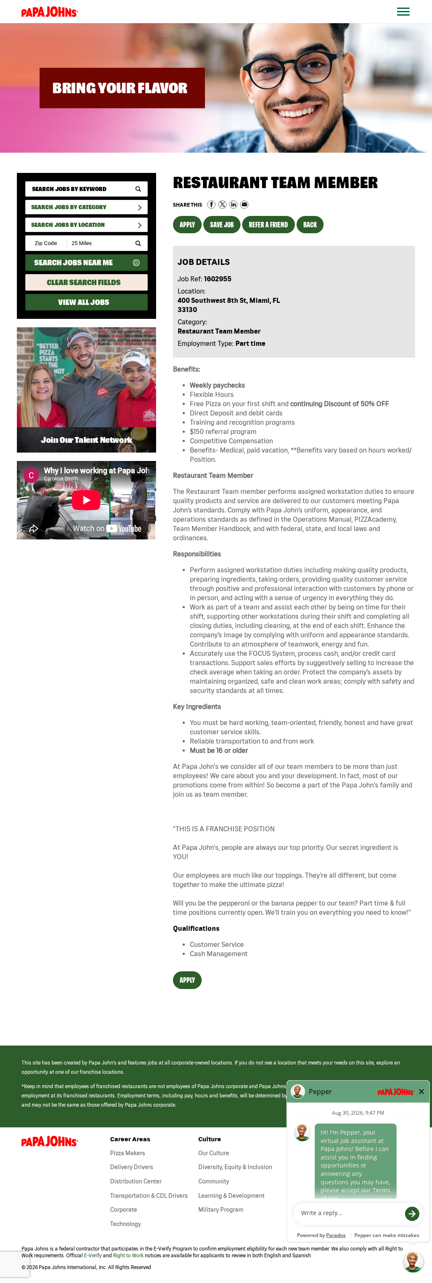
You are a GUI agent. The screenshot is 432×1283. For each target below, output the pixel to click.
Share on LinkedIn (233, 204)
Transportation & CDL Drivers (149, 1195)
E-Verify (93, 1255)
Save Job (222, 224)
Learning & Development (231, 1195)
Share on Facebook (211, 204)
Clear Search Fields (84, 282)
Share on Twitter (222, 204)
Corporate (123, 1209)
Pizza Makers (127, 1153)
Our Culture (213, 1153)
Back (310, 224)
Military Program (220, 1209)
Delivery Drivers (131, 1167)
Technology (125, 1224)
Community (213, 1181)
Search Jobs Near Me (73, 262)
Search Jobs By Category (68, 207)
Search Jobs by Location (68, 224)
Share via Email (244, 204)
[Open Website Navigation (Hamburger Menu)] (407, 21)
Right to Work (128, 1255)
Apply (187, 224)
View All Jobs (83, 302)
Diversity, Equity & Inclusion (235, 1167)
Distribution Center (136, 1181)
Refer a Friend (268, 224)
